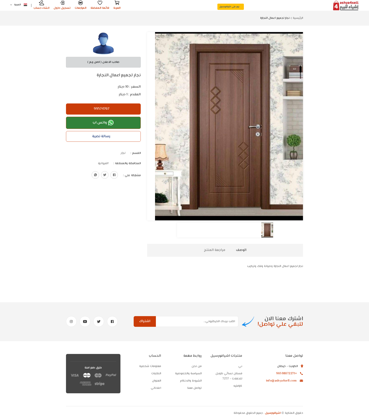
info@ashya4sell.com (281, 381)
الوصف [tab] (241, 250)
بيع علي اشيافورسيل (229, 7)
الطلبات (156, 373)
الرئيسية (298, 18)
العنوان (156, 381)
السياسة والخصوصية (188, 373)
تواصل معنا (194, 388)
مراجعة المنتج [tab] (214, 250)
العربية (18, 5)
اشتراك (144, 321)
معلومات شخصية (150, 366)
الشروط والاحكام (191, 381)
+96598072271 (286, 373)
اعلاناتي (156, 388)
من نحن (197, 366)
